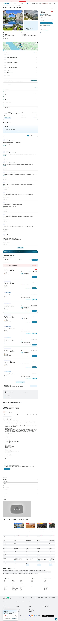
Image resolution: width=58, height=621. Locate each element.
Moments (40, 3)
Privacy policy (15, 618)
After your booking (5, 609)
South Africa (5, 589)
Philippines (13, 582)
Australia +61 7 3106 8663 (45, 606)
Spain (20, 588)
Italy (20, 582)
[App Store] (45, 616)
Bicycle (45, 581)
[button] (29, 273)
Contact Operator (44, 32)
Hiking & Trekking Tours (6, 573)
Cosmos (32, 581)
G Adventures (32, 582)
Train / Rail (45, 589)
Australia (5, 582)
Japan (13, 580)
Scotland (21, 587)
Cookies (25, 619)
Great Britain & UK (14, 590)
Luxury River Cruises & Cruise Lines (23, 570)
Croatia (13, 587)
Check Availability (34, 259)
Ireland (21, 581)
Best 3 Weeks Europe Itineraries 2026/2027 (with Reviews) (10, 570)
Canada (21, 590)
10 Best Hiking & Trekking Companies (33, 570)
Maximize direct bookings (19, 610)
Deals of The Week (45, 3)
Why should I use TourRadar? (7, 608)
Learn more (35, 117)
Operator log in (18, 611)
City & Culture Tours (30, 573)
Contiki (32, 580)
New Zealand (13, 581)
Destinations (33, 3)
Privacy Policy (21, 619)
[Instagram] (21, 616)
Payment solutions (18, 608)
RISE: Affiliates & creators (32, 608)
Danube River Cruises (15, 588)
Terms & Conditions (29, 619)
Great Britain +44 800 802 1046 (46, 605)
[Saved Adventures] (52, 3)
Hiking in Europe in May (42, 570)
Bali (4, 590)
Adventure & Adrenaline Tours (14, 573)
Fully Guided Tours (25, 573)
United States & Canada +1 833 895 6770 (47, 604)
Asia (4, 581)
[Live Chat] (56, 619)
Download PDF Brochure (45, 30)
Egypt (4, 587)
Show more (4, 145)
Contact (50, 3)
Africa (4, 580)
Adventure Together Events (19, 604)
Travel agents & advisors (32, 607)
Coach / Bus (45, 588)
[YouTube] (25, 616)
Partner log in (30, 611)
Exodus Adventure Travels (8, 418)
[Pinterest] (23, 616)
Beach (44, 590)
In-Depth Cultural (46, 587)
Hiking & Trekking (46, 582)
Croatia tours (35, 573)
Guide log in (30, 604)
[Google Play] (51, 616)
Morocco (5, 588)
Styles (37, 3)
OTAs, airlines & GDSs (32, 610)
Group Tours (20, 573)
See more (15, 560)
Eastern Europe (14, 589)
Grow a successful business (19, 607)
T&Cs (12, 618)
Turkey (21, 589)
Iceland (21, 580)
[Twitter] (19, 616)
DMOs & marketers (31, 609)
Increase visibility (18, 609)
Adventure (45, 580)
